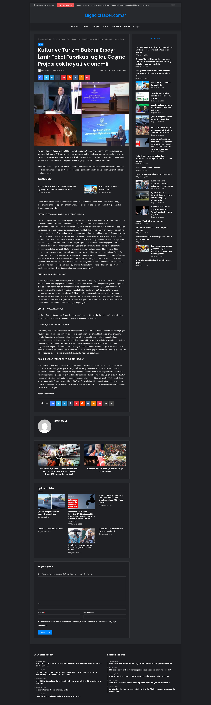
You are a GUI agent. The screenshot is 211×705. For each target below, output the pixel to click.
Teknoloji (116, 27)
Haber (85, 27)
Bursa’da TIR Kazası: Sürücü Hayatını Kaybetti (111, 530)
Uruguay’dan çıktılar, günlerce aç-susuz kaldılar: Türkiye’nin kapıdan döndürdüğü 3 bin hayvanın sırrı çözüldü (116, 5)
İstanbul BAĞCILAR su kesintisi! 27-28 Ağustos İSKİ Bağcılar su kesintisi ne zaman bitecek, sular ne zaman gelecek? (81, 516)
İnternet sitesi (89, 613)
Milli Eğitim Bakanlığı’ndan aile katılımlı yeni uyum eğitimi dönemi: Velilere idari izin (153, 73)
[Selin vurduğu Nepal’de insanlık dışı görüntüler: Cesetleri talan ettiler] (142, 130)
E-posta (41, 613)
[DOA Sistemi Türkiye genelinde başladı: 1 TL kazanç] (142, 96)
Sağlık (105, 27)
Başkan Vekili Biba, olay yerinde (150, 221)
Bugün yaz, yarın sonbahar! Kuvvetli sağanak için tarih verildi (80, 547)
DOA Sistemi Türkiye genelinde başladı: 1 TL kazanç (161, 96)
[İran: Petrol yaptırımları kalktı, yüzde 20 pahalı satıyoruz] (142, 108)
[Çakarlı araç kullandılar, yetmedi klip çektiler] (51, 501)
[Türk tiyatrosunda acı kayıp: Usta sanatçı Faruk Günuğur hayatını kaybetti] (142, 210)
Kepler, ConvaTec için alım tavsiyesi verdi (154, 174)
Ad (39, 603)
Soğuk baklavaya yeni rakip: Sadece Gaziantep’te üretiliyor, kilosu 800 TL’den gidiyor (111, 499)
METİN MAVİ (46, 70)
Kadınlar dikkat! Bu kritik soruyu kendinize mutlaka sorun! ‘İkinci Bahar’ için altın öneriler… (154, 50)
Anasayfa (75, 27)
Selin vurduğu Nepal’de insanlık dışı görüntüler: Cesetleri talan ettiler (161, 130)
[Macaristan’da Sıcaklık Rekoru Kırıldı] (90, 189)
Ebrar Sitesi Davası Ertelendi (50, 529)
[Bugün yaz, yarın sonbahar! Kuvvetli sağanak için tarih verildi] (81, 535)
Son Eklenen (154, 38)
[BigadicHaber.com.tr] (105, 15)
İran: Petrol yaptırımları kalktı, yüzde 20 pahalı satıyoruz (161, 107)
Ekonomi (95, 27)
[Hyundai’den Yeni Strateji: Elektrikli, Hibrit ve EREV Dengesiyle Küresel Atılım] (142, 195)
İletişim (136, 27)
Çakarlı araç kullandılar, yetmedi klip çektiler (48, 512)
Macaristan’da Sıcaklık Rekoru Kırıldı (161, 83)
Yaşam (127, 27)
